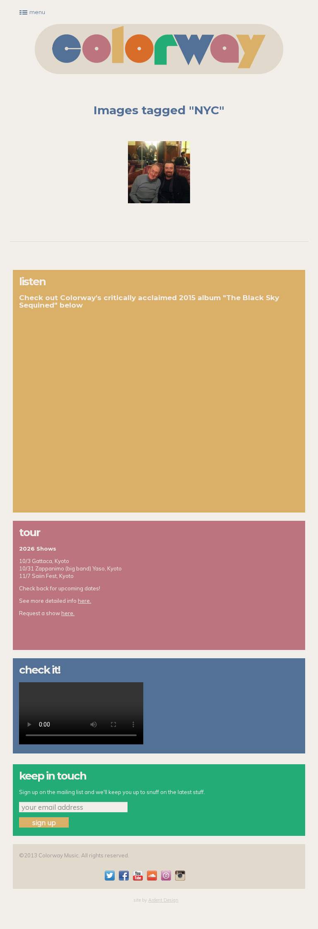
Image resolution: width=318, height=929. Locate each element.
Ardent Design (163, 900)
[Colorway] (159, 49)
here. (84, 600)
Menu (37, 12)
